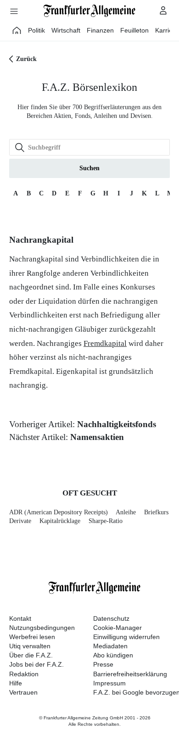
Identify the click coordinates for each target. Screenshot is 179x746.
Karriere (167, 30)
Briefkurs (156, 512)
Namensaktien (97, 437)
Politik (36, 30)
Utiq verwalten (29, 646)
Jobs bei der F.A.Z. (36, 664)
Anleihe (126, 512)
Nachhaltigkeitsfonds (116, 424)
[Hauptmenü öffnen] (13, 11)
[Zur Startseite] (89, 11)
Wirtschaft (65, 30)
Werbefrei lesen (32, 636)
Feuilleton (134, 30)
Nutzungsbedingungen (42, 627)
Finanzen (100, 30)
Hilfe (15, 683)
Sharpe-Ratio (106, 521)
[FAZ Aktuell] (17, 30)
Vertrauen (23, 692)
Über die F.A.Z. (31, 655)
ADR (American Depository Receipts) (58, 512)
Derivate (20, 521)
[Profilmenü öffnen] (163, 10)
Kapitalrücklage (59, 521)
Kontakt (20, 618)
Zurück (26, 59)
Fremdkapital (105, 343)
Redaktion (24, 674)
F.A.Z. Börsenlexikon (89, 87)
